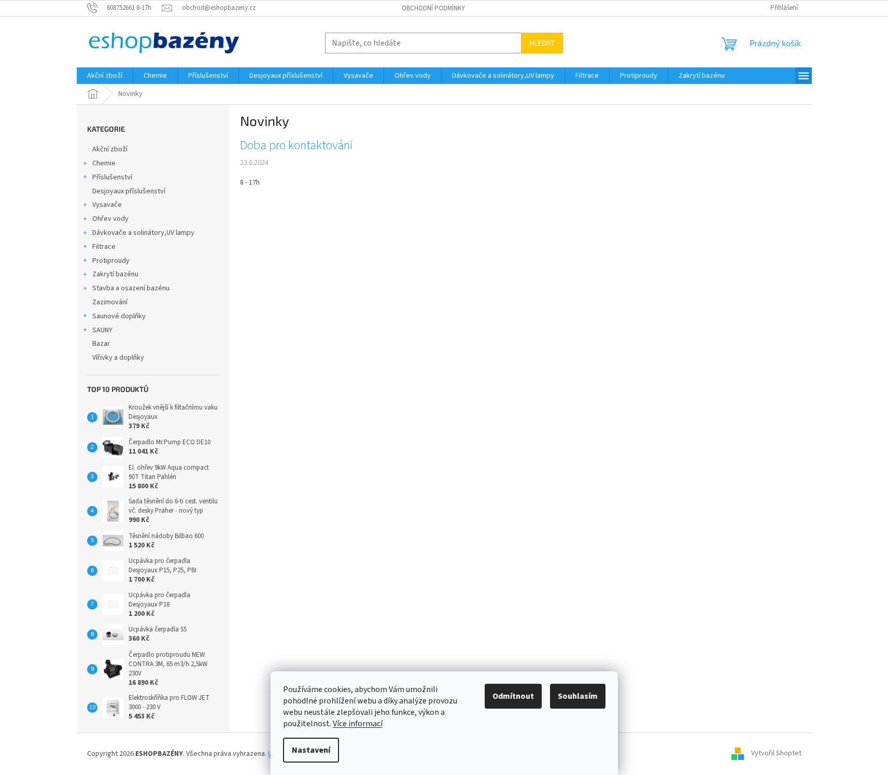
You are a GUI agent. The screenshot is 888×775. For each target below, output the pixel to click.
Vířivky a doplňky (118, 358)
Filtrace (104, 247)
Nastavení (311, 750)
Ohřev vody (110, 219)
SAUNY (102, 330)
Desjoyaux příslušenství (128, 191)
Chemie (104, 163)
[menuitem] (105, 75)
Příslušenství (112, 177)
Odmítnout (513, 696)
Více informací (358, 723)
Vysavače (107, 205)
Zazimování (110, 302)
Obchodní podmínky (433, 8)
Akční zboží (110, 149)
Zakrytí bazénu (115, 274)
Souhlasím (578, 696)
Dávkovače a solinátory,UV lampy (143, 233)
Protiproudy (111, 261)
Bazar (101, 344)
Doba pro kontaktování (296, 145)
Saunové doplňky (119, 316)
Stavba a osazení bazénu (131, 288)
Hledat (542, 42)
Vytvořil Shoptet (776, 754)
